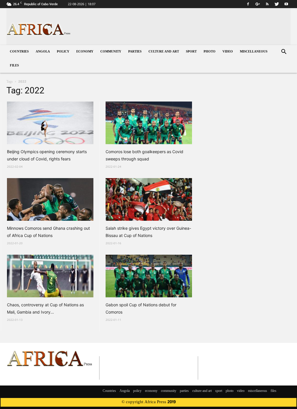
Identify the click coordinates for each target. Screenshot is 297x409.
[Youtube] (286, 4)
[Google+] (257, 4)
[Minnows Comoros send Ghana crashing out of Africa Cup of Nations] (50, 199)
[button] (284, 52)
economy (84, 52)
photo (209, 52)
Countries (19, 52)
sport (191, 52)
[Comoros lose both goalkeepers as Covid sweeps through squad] (149, 123)
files (14, 65)
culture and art (163, 52)
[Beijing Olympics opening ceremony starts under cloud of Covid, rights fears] (50, 123)
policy (63, 52)
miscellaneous (253, 52)
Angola (43, 52)
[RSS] (267, 4)
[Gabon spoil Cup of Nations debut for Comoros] (149, 276)
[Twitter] (276, 4)
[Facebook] (248, 4)
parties (135, 52)
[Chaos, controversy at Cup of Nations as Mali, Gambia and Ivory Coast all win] (50, 276)
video (227, 52)
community (110, 52)
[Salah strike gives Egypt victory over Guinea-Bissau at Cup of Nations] (149, 199)
